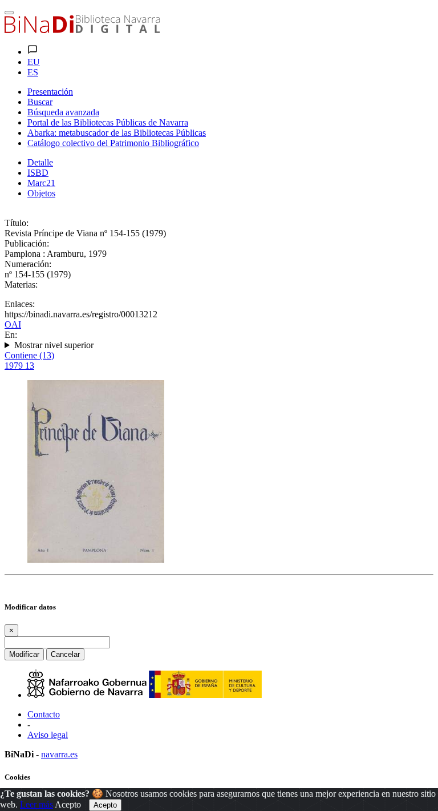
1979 (19, 365)
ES (32, 72)
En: (11, 335)
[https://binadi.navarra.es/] (82, 30)
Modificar (24, 654)
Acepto (68, 804)
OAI (13, 324)
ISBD (37, 172)
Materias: (21, 284)
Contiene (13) (29, 355)
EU (33, 62)
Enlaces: (20, 304)
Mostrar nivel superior (54, 345)
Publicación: (27, 243)
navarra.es (59, 754)
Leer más (36, 804)
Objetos (41, 193)
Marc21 (41, 183)
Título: (17, 223)
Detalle (40, 162)
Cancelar (65, 654)
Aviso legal (47, 735)
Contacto (43, 714)
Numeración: (28, 264)
